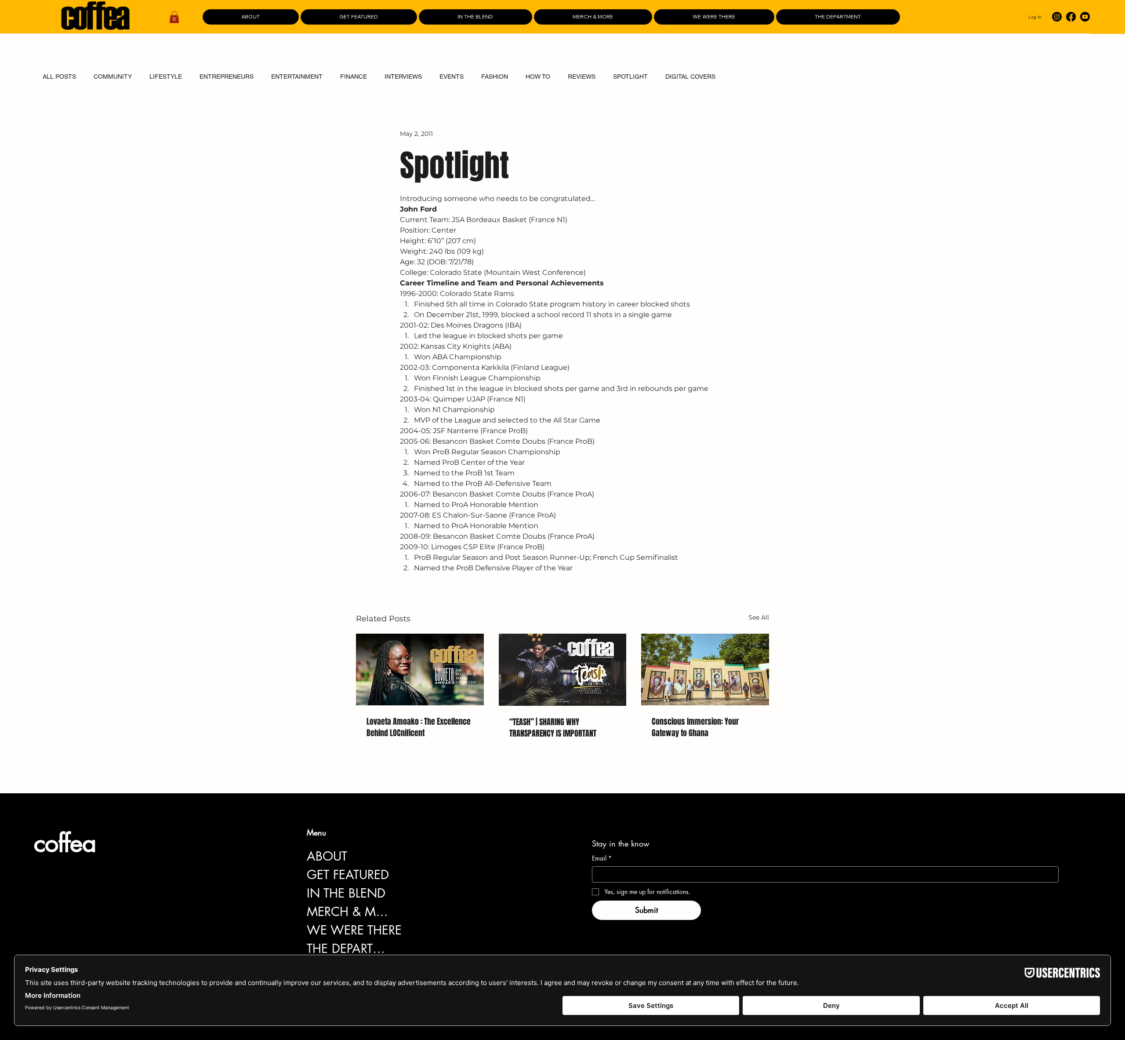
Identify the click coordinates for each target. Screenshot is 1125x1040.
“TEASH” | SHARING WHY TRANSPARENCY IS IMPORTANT (552, 727)
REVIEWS (581, 76)
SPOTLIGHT (630, 76)
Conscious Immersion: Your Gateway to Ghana (695, 727)
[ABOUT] (403, 856)
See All (758, 617)
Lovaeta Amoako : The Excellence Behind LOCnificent (419, 727)
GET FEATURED (348, 875)
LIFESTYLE (165, 76)
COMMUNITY (113, 76)
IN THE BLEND (346, 893)
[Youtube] (1085, 17)
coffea (65, 843)
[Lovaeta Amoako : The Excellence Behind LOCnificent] (420, 669)
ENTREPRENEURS (227, 76)
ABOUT (327, 856)
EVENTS (451, 76)
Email (602, 858)
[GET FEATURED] (403, 874)
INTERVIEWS (403, 76)
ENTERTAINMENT (297, 76)
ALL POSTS (59, 76)
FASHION (494, 76)
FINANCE (353, 76)
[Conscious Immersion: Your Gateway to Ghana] (705, 669)
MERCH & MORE (349, 912)
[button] (174, 17)
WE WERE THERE (354, 930)
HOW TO (538, 76)
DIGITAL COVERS (690, 76)
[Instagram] (1057, 17)
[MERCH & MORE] (403, 911)
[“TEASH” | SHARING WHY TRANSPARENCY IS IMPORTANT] (563, 670)
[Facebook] (1071, 17)
